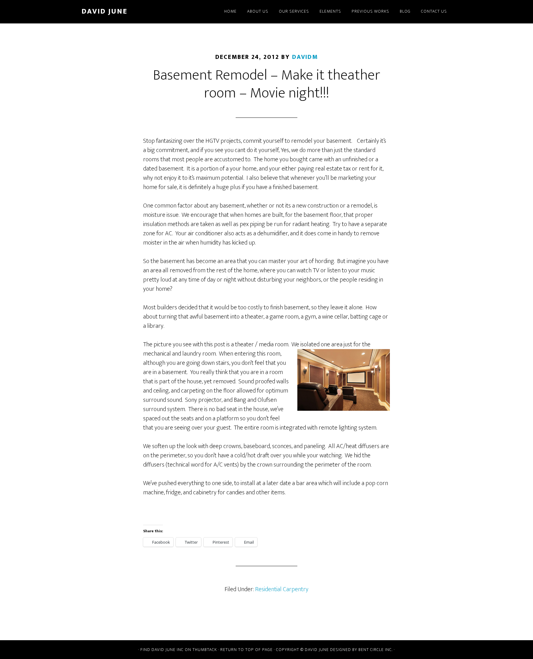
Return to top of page (246, 649)
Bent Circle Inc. (375, 649)
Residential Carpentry (281, 589)
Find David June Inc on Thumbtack (178, 649)
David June (104, 11)
